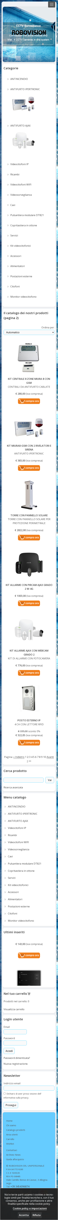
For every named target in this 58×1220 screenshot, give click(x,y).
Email (7, 1027)
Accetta (24, 1215)
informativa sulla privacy (16, 1097)
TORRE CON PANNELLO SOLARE (29, 515)
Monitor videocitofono (21, 920)
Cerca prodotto (15, 771)
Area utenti (12, 1134)
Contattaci (11, 1150)
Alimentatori (15, 899)
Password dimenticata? (17, 1058)
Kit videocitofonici (18, 885)
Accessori (13, 892)
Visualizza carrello (14, 1009)
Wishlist (10, 1143)
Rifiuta (37, 1215)
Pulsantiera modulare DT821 (24, 863)
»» (30, 760)
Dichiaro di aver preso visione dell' (23, 1093)
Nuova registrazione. (16, 1063)
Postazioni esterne (19, 906)
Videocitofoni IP (17, 828)
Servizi (11, 878)
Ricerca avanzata (13, 787)
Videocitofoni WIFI (18, 842)
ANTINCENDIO (16, 806)
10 (44, 757)
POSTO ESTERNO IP (29, 720)
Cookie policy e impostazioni (30, 1208)
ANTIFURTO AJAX (18, 821)
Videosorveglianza (18, 849)
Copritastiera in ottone (21, 870)
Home (9, 1120)
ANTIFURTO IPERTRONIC (22, 813)
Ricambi (12, 835)
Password (9, 1038)
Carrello (10, 1139)
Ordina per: (47, 327)
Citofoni (12, 913)
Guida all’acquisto (15, 1159)
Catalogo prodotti (15, 1129)
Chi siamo (11, 1125)
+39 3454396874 (20, 1186)
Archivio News (13, 1154)
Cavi (10, 856)
